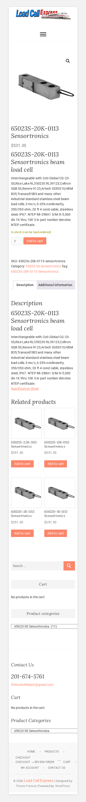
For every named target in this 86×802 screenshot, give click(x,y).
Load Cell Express (38, 780)
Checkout (23, 757)
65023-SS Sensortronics (43, 266)
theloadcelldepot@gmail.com (32, 684)
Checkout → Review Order (35, 762)
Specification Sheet (25, 388)
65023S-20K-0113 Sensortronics (35, 271)
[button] (68, 61)
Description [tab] (25, 285)
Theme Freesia (26, 786)
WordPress (62, 786)
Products (51, 751)
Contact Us (56, 767)
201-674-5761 (27, 676)
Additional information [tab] (55, 285)
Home (31, 751)
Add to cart (35, 241)
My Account (30, 767)
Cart (66, 762)
